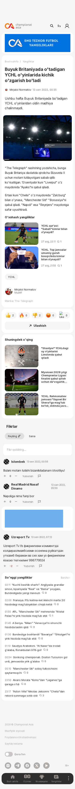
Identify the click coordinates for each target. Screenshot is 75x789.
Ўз (59, 26)
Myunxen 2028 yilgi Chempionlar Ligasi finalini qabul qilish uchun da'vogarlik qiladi (54, 376)
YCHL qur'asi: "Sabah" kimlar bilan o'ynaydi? (54, 229)
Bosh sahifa (11, 61)
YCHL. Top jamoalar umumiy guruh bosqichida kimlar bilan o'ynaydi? (53, 254)
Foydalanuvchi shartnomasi (20, 737)
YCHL (11, 276)
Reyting (12, 436)
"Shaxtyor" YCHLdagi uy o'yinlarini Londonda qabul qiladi (54, 352)
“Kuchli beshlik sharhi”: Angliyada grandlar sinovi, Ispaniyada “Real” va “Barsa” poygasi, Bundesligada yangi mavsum (34, 589)
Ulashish (40, 325)
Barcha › (65, 577)
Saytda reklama (14, 743)
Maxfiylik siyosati (15, 730)
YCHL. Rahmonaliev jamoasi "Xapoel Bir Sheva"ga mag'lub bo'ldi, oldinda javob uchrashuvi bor (54, 400)
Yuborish (27, 476)
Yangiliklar (28, 61)
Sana (32, 436)
